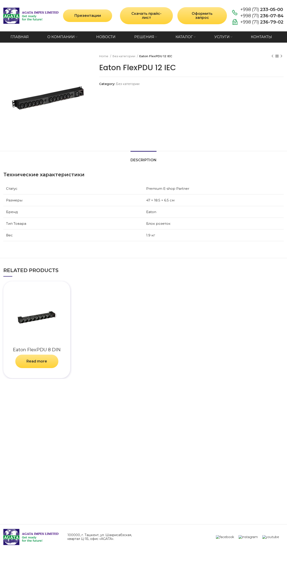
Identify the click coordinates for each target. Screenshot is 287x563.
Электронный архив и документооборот (112, 457)
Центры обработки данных (116, 438)
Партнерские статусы (23, 455)
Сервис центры (193, 438)
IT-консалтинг (192, 447)
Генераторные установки (256, 495)
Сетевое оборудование (256, 453)
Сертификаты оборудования (30, 479)
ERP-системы (104, 467)
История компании (21, 438)
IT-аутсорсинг (192, 455)
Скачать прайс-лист (146, 15)
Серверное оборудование (256, 440)
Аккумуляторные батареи (259, 483)
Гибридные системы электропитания (110, 493)
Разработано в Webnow (143, 557)
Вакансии (12, 495)
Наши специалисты (22, 471)
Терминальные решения (114, 447)
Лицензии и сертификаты (28, 463)
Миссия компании (21, 447)
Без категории (124, 56)
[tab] (143, 158)
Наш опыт (12, 487)
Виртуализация (106, 475)
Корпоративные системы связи (121, 483)
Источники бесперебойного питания (258, 468)
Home (104, 56)
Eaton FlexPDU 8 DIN (37, 349)
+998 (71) (261, 9)
